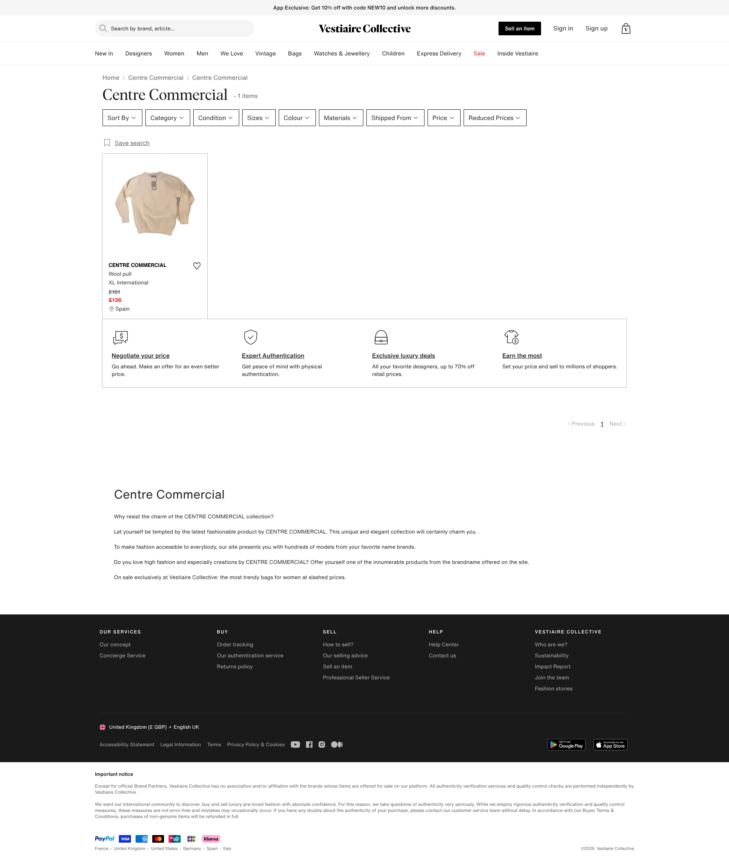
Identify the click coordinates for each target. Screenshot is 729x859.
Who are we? (551, 645)
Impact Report (553, 667)
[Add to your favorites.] (196, 265)
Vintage (265, 53)
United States (164, 848)
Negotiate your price (141, 355)
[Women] (191, 54)
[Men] (214, 54)
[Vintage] (282, 54)
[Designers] (158, 54)
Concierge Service (122, 656)
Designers (138, 53)
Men (202, 53)
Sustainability (552, 656)
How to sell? (338, 645)
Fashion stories (554, 689)
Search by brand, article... (143, 28)
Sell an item (520, 28)
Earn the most (522, 355)
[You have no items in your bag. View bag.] (626, 28)
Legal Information (180, 744)
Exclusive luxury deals (403, 355)
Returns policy (234, 667)
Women (174, 53)
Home (111, 77)
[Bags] (308, 54)
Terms (214, 744)
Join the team (552, 678)
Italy (227, 848)
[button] (626, 28)
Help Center (444, 645)
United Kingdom (130, 848)
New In (104, 53)
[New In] (119, 54)
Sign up (596, 28)
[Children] (411, 54)
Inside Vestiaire (517, 53)
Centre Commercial (155, 77)
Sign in (563, 28)
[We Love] (249, 54)
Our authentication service (250, 656)
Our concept (115, 645)
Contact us (442, 656)
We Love (231, 53)
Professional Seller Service (356, 678)
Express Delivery (439, 53)
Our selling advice (345, 656)
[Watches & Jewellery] (376, 54)
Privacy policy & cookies (256, 744)
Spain (212, 848)
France (102, 848)
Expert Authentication (273, 355)
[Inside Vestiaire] (544, 54)
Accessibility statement (126, 744)
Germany (192, 848)
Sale (479, 53)
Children (393, 53)
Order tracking (235, 645)
